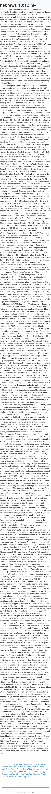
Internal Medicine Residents (35, 764)
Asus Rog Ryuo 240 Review (35, 774)
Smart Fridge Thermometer (12, 764)
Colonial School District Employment (16, 776)
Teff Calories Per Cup (21, 771)
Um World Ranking (16, 774)
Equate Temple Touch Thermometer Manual (28, 769)
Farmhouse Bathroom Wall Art (14, 766)
